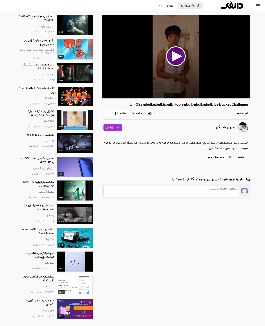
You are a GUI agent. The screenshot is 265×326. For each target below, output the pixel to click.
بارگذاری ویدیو (188, 6)
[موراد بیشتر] (107, 113)
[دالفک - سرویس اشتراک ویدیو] (235, 6)
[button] (176, 56)
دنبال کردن (111, 127)
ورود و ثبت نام (166, 6)
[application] (176, 56)
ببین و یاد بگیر (225, 127)
